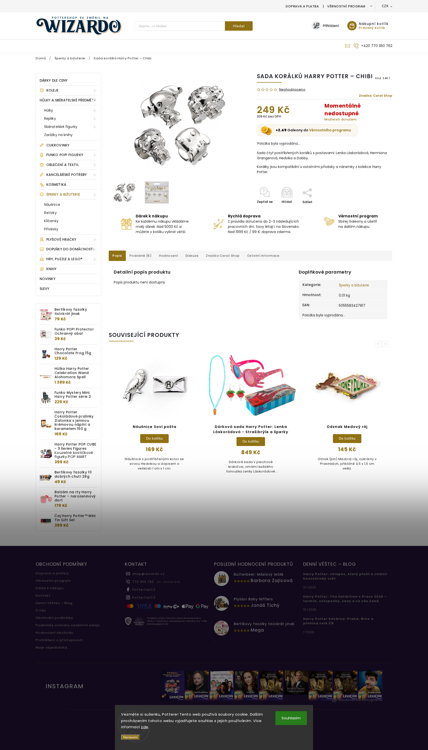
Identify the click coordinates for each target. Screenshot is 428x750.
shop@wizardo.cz (148, 574)
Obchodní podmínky (54, 618)
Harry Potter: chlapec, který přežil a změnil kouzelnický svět (345, 576)
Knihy (51, 268)
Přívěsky (51, 229)
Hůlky (48, 110)
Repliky (50, 118)
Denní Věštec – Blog (54, 603)
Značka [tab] (223, 256)
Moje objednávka (51, 647)
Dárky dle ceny (54, 80)
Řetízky (50, 212)
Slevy (45, 288)
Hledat (239, 26)
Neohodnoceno (292, 89)
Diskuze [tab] (192, 256)
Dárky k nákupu (50, 588)
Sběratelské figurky (60, 126)
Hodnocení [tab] (168, 256)
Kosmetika (56, 184)
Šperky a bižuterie (63, 194)
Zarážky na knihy (58, 134)
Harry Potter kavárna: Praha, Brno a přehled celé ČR (338, 621)
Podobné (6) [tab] (141, 256)
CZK (385, 6)
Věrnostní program (346, 6)
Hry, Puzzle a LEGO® (64, 259)
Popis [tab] (117, 256)
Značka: (375, 96)
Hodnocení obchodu (54, 633)
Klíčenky (51, 220)
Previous (378, 344)
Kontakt (43, 595)
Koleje (52, 90)
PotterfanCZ (144, 589)
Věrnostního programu (330, 130)
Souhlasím (291, 718)
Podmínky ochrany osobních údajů (68, 625)
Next (386, 344)
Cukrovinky (57, 145)
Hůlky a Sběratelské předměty (68, 100)
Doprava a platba (302, 6)
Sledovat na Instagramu (361, 700)
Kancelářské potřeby (66, 174)
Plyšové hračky (61, 239)
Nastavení (130, 737)
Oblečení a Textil (62, 164)
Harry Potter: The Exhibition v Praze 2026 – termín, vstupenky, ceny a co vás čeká (345, 598)
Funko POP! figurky (64, 154)
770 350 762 (143, 582)
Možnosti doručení (340, 119)
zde (144, 726)
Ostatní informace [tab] (263, 256)
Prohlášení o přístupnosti (59, 640)
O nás (41, 610)
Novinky (47, 278)
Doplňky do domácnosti (70, 249)
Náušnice (52, 204)
